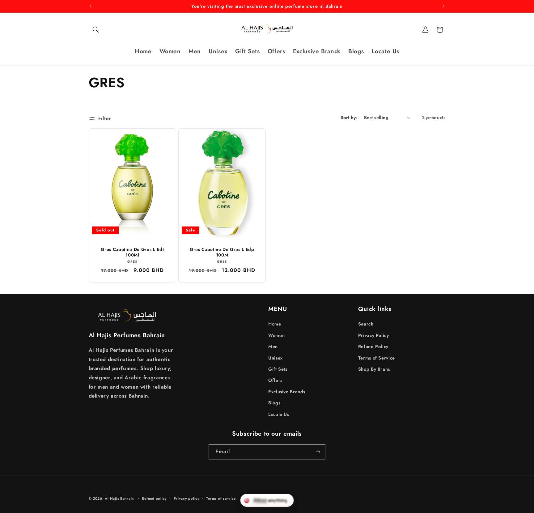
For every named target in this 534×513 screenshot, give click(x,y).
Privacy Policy (373, 335)
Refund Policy (373, 346)
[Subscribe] (318, 451)
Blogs (274, 402)
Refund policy (154, 498)
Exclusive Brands (286, 391)
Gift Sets (277, 369)
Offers (275, 380)
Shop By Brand (374, 369)
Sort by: (349, 117)
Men (273, 346)
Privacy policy (187, 498)
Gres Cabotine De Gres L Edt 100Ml (132, 252)
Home (274, 324)
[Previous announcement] (90, 6)
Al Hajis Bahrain (119, 498)
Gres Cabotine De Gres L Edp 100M (222, 252)
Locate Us (278, 414)
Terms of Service (376, 358)
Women (276, 335)
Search (366, 324)
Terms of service (221, 498)
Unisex (275, 358)
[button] (96, 30)
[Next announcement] (443, 6)
